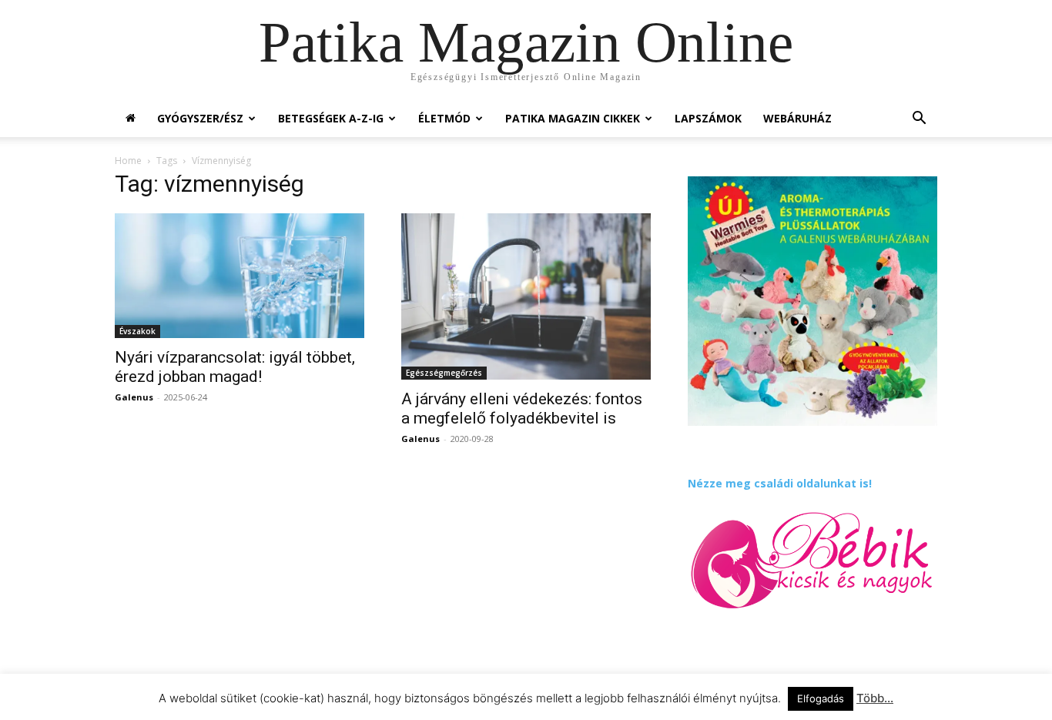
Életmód (444, 118)
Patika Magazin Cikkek (572, 118)
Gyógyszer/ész (200, 118)
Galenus (134, 397)
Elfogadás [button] (820, 698)
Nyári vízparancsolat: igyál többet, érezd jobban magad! (235, 367)
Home (128, 160)
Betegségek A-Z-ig (331, 118)
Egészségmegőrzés (444, 372)
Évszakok (137, 331)
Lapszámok (708, 118)
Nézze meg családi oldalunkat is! (780, 483)
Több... (874, 698)
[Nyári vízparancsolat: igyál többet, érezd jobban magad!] (239, 275)
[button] (918, 119)
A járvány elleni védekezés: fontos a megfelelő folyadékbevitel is (521, 408)
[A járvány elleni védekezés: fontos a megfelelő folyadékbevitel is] (526, 296)
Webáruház (797, 118)
